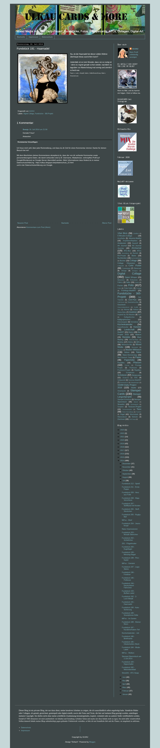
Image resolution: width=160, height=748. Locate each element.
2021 (122, 437)
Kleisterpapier (122, 322)
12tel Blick (123, 233)
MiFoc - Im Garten (129, 618)
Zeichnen (121, 419)
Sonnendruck (124, 382)
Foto (131, 285)
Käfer (139, 314)
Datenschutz (47, 37)
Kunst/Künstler (123, 327)
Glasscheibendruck (123, 307)
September (127, 474)
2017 (122, 450)
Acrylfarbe (121, 238)
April (124, 684)
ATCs (139, 251)
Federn (137, 282)
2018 (122, 447)
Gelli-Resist (121, 302)
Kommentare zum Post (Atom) (38, 227)
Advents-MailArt (135, 238)
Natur (138, 352)
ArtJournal (136, 248)
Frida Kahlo (128, 288)
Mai (124, 681)
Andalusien (122, 243)
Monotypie (135, 347)
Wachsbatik (134, 414)
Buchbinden (122, 258)
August (125, 477)
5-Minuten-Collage (125, 236)
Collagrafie (121, 265)
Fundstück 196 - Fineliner (128, 573)
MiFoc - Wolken (128, 653)
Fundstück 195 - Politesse (128, 579)
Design (123, 271)
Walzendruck (122, 417)
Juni (124, 677)
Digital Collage (29, 114)
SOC (136, 378)
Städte (133, 388)
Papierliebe (129, 360)
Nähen (127, 352)
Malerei (138, 334)
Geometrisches (133, 302)
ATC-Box (127, 251)
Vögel (122, 414)
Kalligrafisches (129, 317)
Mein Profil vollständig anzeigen (134, 54)
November (126, 467)
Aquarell (135, 243)
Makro (131, 332)
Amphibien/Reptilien (130, 241)
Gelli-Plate (132, 300)
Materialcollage (133, 339)
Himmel (126, 309)
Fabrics (120, 282)
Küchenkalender (125, 324)
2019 (122, 444)
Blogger (92, 742)
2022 (122, 433)
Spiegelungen (135, 382)
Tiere (139, 409)
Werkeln (135, 417)
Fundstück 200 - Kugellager (128, 548)
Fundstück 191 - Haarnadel (128, 603)
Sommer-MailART (134, 380)
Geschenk (122, 305)
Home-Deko (122, 312)
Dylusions (121, 280)
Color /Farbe (134, 265)
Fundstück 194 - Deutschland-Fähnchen (128, 585)
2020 (122, 440)
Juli (124, 481)
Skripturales (136, 375)
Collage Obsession (126, 263)
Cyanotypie (126, 268)
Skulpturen (125, 377)
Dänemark (137, 268)
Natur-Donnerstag (130, 355)
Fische (120, 285)
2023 (122, 430)
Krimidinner (135, 322)
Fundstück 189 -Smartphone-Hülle (130, 614)
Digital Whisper (131, 277)
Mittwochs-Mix (127, 344)
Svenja (25, 129)
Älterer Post (106, 223)
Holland (135, 309)
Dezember (126, 464)
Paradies (121, 363)
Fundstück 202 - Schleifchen (128, 539)
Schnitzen (122, 375)
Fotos (119, 288)
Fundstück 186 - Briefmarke (128, 637)
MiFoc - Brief (127, 520)
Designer (135, 270)
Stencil (136, 402)
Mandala (126, 337)
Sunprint (121, 407)
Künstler (137, 327)
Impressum (33, 37)
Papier (138, 357)
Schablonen (130, 372)
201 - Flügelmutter (129, 543)
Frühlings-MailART (128, 290)
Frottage (138, 288)
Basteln (135, 253)
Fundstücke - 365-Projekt (44, 114)
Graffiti (136, 307)
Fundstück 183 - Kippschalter (128, 663)
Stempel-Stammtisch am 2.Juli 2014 (131, 657)
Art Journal (122, 246)
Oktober (125, 470)
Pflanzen (137, 362)
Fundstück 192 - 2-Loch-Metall (129, 597)
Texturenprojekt (127, 409)
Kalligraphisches (124, 319)
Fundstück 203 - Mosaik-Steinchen (130, 533)
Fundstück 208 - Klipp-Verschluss (131, 499)
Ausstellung (125, 253)
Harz (119, 309)
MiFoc (138, 342)
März (124, 687)
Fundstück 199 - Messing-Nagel (129, 553)
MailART (121, 332)
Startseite (21, 37)
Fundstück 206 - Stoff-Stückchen (131, 510)
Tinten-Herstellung (127, 412)
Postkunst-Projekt (124, 370)
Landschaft (129, 329)
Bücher (122, 261)
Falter (128, 282)
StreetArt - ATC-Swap (130, 673)
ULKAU (135, 49)
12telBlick (136, 233)
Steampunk (122, 391)
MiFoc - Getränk (128, 563)
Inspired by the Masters (126, 314)
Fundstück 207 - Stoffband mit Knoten (131, 505)
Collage (133, 260)
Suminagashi (134, 404)
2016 (122, 454)
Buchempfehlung (136, 258)
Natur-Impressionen (130, 529)
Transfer (138, 412)
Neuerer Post (22, 223)
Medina (120, 342)
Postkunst (133, 368)
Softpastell (121, 380)
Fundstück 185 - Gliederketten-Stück (130, 643)
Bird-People (122, 256)
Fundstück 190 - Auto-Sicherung (130, 608)
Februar (125, 691)
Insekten (133, 312)
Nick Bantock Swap (125, 357)
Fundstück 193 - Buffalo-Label (128, 592)
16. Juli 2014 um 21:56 (38, 129)
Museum (120, 350)
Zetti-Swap (132, 419)
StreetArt (121, 404)
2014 (122, 461)
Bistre (134, 256)
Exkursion (134, 280)
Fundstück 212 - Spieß (131, 484)
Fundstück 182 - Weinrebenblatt (129, 668)
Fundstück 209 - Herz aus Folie (130, 493)
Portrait (127, 365)
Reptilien (137, 370)
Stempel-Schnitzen (124, 399)
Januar (125, 694)
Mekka (130, 342)
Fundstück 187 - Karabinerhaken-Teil (131, 628)
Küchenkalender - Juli (130, 633)
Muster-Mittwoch (133, 349)
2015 (122, 457)
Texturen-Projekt (134, 407)
